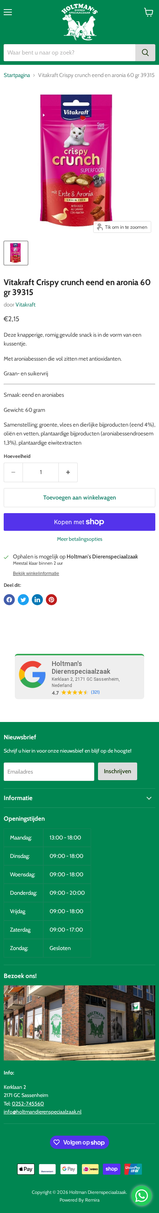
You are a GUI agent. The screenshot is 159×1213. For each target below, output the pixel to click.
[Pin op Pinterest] (51, 599)
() (95, 692)
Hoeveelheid (17, 456)
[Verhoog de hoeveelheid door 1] (68, 472)
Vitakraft (25, 304)
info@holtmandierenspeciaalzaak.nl (42, 1111)
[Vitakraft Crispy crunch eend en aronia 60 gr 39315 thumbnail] (16, 253)
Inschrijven (117, 771)
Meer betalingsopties (79, 539)
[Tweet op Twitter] (23, 599)
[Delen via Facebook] (9, 599)
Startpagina (17, 75)
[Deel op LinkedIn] (37, 599)
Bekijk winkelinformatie (36, 573)
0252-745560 (28, 1103)
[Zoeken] (145, 52)
